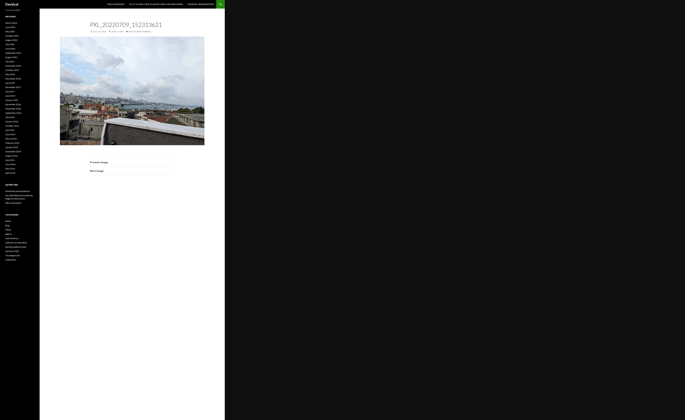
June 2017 (10, 95)
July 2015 (9, 130)
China (8, 229)
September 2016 (13, 113)
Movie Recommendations (200, 4)
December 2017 (13, 87)
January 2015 (11, 147)
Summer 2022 (12, 251)
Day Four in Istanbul (139, 31)
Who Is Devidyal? (116, 4)
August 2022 (11, 40)
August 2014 (11, 155)
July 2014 (9, 160)
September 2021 (13, 53)
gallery (8, 234)
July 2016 (9, 117)
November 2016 (13, 108)
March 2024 (11, 23)
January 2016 (11, 121)
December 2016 (13, 104)
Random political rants (15, 247)
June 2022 (10, 48)
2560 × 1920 (117, 31)
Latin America (12, 238)
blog (7, 225)
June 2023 (10, 27)
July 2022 (9, 44)
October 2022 (12, 35)
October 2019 (12, 70)
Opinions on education (16, 242)
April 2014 (10, 173)
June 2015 (10, 134)
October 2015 (12, 125)
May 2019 (10, 74)
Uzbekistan (10, 259)
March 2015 (11, 138)
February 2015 (12, 143)
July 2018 (9, 83)
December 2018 (13, 78)
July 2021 (9, 61)
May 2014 (10, 168)
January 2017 (11, 100)
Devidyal (11, 4)
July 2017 (9, 91)
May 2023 (10, 31)
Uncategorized (12, 255)
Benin (8, 221)
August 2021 (11, 57)
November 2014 (13, 151)
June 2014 (10, 164)
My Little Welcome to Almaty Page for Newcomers (156, 4)
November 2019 (13, 65)
